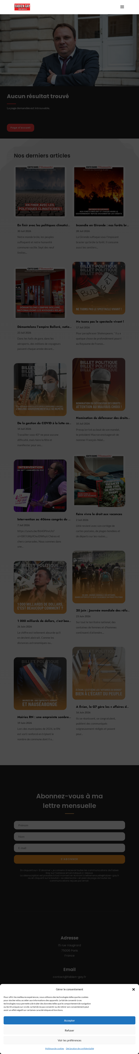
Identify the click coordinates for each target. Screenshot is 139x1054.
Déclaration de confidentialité (80, 1048)
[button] (133, 989)
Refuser (69, 1030)
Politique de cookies (54, 1048)
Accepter (69, 1020)
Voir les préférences (69, 1040)
